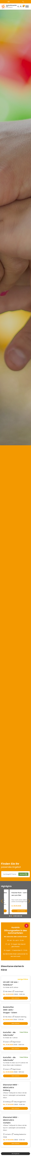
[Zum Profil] (20, 6)
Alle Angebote (15, 1153)
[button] (2, 901)
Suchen (22, 874)
